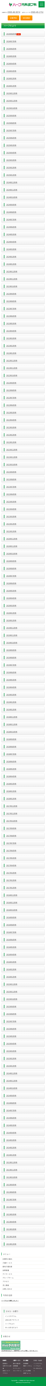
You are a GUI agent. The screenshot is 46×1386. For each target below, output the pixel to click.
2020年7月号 (11, 576)
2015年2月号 (11, 1058)
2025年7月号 (11, 130)
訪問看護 (6, 1270)
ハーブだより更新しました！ (10, 1300)
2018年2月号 (11, 791)
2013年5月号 (11, 1214)
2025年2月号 (11, 167)
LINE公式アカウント (12, 1320)
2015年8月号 (11, 1014)
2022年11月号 (11, 368)
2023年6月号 (11, 316)
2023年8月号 (11, 301)
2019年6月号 (11, 672)
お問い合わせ (7, 1289)
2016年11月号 (11, 902)
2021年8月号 (11, 479)
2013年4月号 (11, 1222)
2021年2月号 (11, 524)
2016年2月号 (11, 969)
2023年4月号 (11, 331)
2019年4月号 (11, 687)
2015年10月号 (11, 999)
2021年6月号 (11, 494)
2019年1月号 (11, 709)
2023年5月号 (11, 323)
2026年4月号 (11, 63)
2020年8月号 (11, 568)
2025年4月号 (11, 152)
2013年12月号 (11, 1162)
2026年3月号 (11, 71)
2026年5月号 (11, 56)
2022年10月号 (11, 375)
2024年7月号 (11, 219)
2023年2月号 (11, 345)
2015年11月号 (11, 991)
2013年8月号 (11, 1192)
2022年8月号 (11, 390)
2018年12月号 (11, 717)
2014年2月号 (11, 1147)
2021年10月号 (11, 464)
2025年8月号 (11, 123)
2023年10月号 (11, 286)
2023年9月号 (11, 294)
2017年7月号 (11, 843)
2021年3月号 (11, 516)
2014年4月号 (11, 1132)
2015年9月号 (11, 1006)
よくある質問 (27, 1371)
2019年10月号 (11, 642)
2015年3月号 (11, 1051)
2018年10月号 (11, 732)
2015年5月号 (11, 1036)
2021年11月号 (11, 457)
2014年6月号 (11, 1118)
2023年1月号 (11, 353)
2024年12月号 (11, 182)
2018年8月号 (11, 746)
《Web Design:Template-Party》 (23, 1382)
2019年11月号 (11, 635)
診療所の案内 (7, 1259)
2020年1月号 (11, 620)
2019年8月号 (11, 657)
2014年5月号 (11, 1125)
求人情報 (6, 1285)
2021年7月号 (11, 487)
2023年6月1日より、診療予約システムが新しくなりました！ (19, 1351)
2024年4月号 (11, 242)
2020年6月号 (11, 583)
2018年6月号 (11, 761)
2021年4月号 (11, 509)
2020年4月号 (11, 598)
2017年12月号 (11, 806)
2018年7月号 (11, 754)
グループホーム (8, 1277)
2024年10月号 (11, 197)
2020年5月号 (11, 590)
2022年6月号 (11, 405)
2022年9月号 (11, 383)
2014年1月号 (11, 1155)
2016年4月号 (11, 954)
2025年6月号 (11, 138)
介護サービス (7, 1263)
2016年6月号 (11, 939)
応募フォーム (27, 1373)
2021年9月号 (11, 472)
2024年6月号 (11, 227)
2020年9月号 (11, 561)
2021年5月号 (11, 501)
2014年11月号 (11, 1080)
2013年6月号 (11, 1207)
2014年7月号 (11, 1110)
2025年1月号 (11, 175)
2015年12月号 (11, 984)
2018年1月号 (11, 798)
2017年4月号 (11, 865)
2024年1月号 (11, 264)
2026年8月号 (13, 34)
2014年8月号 (11, 1103)
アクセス (6, 1281)
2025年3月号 (11, 160)
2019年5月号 (11, 680)
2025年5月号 (11, 145)
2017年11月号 (11, 813)
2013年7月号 (11, 1199)
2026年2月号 (11, 78)
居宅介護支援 (7, 1266)
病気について (6, 1371)
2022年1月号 (11, 442)
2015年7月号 (11, 1021)
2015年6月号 (11, 1029)
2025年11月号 (11, 100)
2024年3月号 (11, 249)
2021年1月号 (11, 531)
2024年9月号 (11, 204)
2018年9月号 (11, 739)
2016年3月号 (11, 962)
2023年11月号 (11, 279)
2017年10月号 (11, 821)
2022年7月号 (11, 397)
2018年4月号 (11, 776)
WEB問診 (26, 18)
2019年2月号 (11, 702)
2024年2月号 (11, 256)
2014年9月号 (11, 1095)
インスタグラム (10, 1316)
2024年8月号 (11, 212)
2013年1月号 (11, 1244)
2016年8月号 (11, 925)
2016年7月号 (11, 932)
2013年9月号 (11, 1184)
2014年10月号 (11, 1088)
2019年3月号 (11, 694)
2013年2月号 (11, 1236)
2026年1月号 (11, 86)
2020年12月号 (11, 539)
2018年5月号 (11, 769)
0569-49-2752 (37, 12)
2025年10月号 (11, 108)
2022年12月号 (11, 360)
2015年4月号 (11, 1043)
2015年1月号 (11, 1066)
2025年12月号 (11, 93)
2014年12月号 (11, 1073)
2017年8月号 (11, 835)
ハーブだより (10, 1324)
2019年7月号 (11, 665)
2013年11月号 (11, 1170)
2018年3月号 (11, 784)
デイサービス (7, 1274)
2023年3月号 (11, 338)
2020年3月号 (11, 605)
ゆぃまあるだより (11, 1327)
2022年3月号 (11, 427)
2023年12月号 (11, 271)
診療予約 (13, 18)
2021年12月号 (11, 449)
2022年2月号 (11, 435)
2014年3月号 (11, 1140)
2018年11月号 (11, 724)
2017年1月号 (11, 887)
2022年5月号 (11, 412)
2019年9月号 (11, 650)
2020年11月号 (11, 546)
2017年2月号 (11, 880)
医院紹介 (5, 1363)
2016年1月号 (11, 977)
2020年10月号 (11, 553)
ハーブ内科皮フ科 (21, 1380)
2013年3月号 (11, 1229)
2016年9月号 (11, 917)
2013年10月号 (11, 1177)
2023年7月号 (11, 308)
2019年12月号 (11, 628)
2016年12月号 (11, 895)
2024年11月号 (11, 190)
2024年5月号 (11, 234)
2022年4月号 (11, 420)
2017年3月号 (11, 873)
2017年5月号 (11, 858)
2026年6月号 (11, 49)
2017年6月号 (11, 850)
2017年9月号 (11, 828)
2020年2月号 (11, 613)
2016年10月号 (11, 910)
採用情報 (25, 1363)
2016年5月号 (11, 947)
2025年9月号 (11, 115)
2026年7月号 (11, 41)
